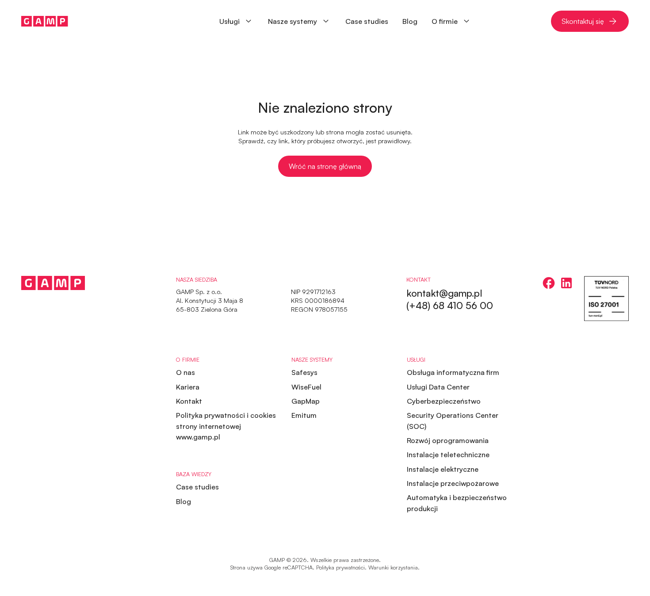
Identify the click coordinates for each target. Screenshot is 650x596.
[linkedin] (566, 283)
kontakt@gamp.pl (444, 293)
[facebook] (549, 283)
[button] (299, 21)
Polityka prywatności (340, 567)
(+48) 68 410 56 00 (449, 305)
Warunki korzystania (393, 567)
